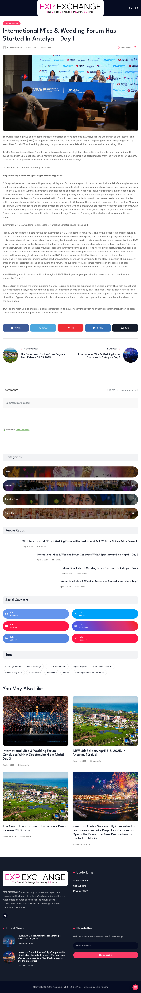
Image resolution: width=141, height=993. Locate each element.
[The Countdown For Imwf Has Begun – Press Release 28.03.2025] (35, 796)
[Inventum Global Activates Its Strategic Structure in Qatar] (9, 941)
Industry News (11, 23)
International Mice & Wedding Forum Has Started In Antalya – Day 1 (99, 581)
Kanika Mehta (16, 47)
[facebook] (5, 915)
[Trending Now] (70, 499)
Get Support (79, 886)
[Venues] (70, 485)
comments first (129, 390)
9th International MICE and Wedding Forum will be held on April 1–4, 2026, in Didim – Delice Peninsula (80, 541)
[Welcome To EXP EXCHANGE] (70, 7)
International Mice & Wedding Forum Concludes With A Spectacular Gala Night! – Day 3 (87, 555)
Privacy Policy (80, 891)
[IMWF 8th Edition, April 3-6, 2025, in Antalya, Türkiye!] (105, 721)
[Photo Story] (70, 513)
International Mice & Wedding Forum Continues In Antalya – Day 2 (100, 568)
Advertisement (81, 880)
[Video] (70, 471)
